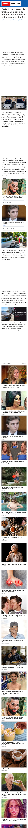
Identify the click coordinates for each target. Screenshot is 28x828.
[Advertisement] (14, 37)
